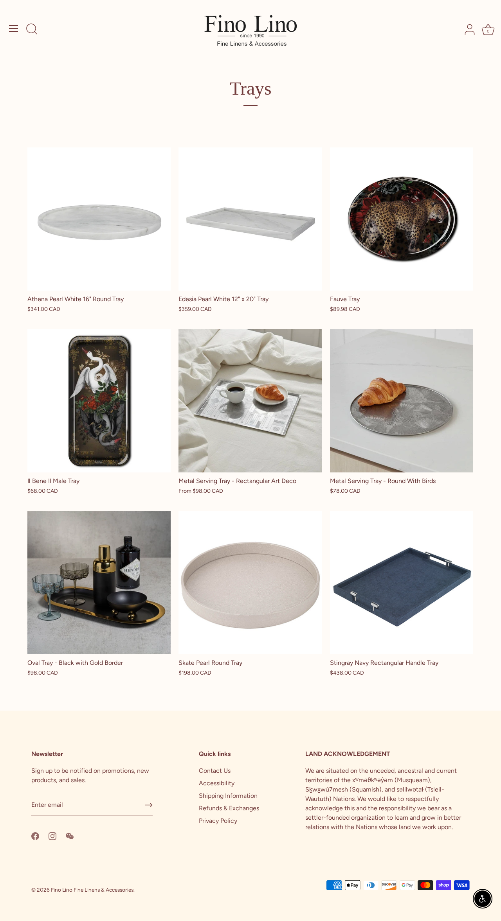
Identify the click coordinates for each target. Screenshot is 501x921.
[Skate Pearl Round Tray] (250, 582)
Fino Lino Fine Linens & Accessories (92, 890)
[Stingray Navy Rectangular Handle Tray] (401, 582)
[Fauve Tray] (401, 219)
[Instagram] (52, 835)
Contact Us (215, 770)
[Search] (31, 29)
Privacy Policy (218, 820)
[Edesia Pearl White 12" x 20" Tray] (250, 219)
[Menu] (13, 28)
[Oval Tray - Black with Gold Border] (99, 582)
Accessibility (216, 783)
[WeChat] (70, 835)
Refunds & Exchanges (229, 808)
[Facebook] (35, 835)
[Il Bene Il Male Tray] (99, 400)
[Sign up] (149, 805)
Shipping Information (228, 795)
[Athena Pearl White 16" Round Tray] (99, 219)
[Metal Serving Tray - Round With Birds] (401, 400)
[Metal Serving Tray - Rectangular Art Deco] (250, 400)
